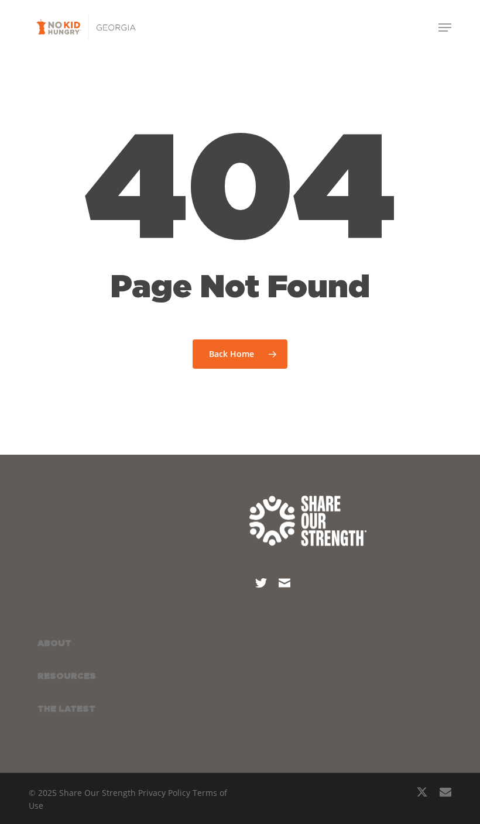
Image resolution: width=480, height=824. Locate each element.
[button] (444, 27)
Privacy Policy (164, 792)
